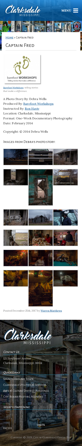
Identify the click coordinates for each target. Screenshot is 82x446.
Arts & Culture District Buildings (26, 390)
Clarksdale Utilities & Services (24, 384)
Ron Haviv (32, 108)
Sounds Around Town (18, 379)
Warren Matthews (51, 310)
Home (9, 37)
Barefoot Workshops (13, 87)
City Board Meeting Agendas (23, 396)
